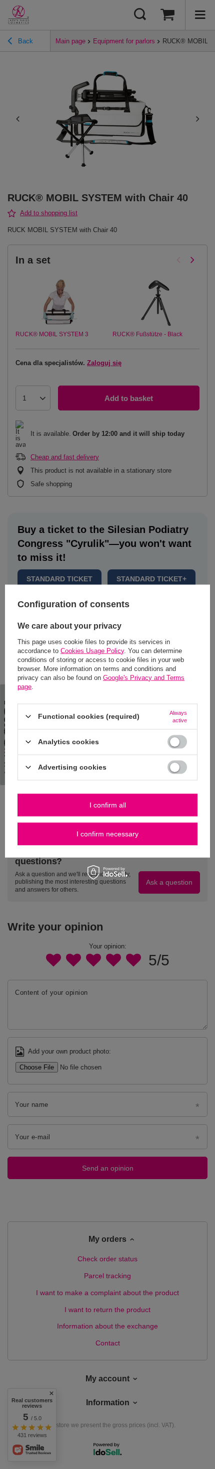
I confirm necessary (107, 834)
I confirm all (108, 805)
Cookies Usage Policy (92, 650)
